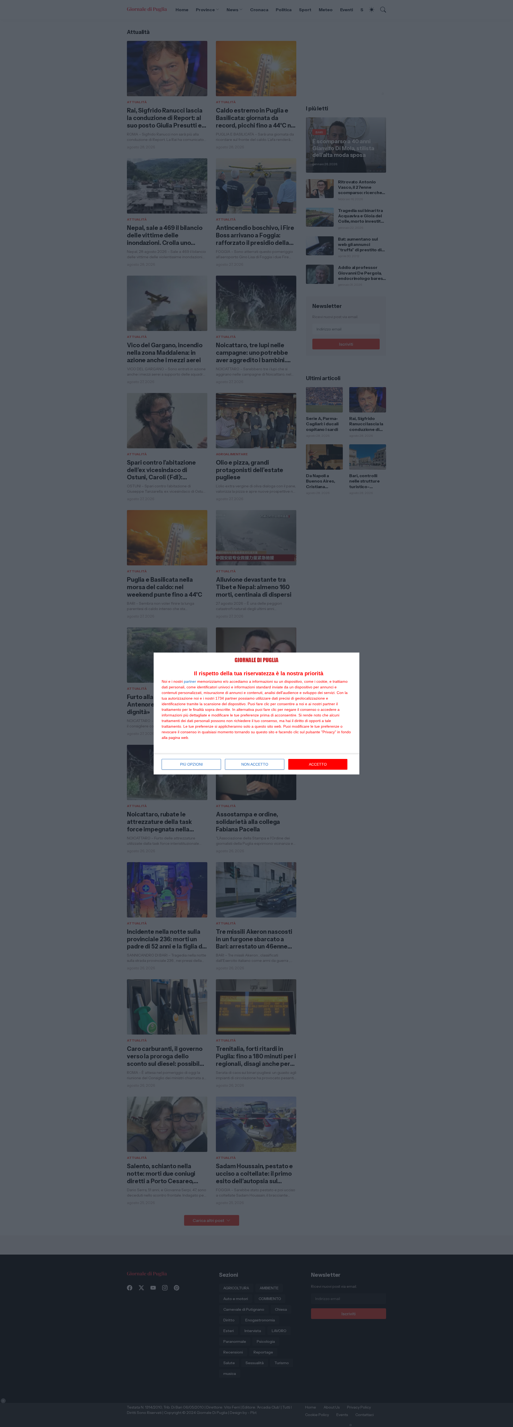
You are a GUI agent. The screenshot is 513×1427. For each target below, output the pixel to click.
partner (190, 681)
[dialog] (256, 714)
